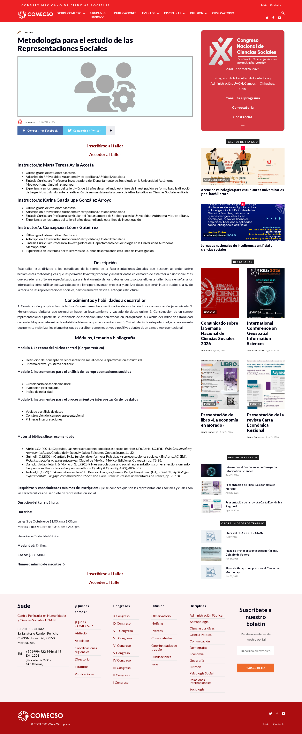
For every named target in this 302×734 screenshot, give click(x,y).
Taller (29, 32)
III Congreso (122, 668)
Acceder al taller (105, 154)
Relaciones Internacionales (200, 681)
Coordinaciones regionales (86, 650)
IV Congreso (122, 660)
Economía (197, 654)
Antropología (199, 622)
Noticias (157, 623)
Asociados (82, 640)
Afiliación (81, 633)
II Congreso (121, 675)
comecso (30, 122)
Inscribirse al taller (105, 145)
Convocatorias (161, 638)
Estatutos (81, 667)
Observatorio (161, 616)
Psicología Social (201, 673)
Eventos (157, 631)
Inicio (264, 5)
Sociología (197, 689)
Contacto (275, 5)
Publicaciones (85, 674)
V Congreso (121, 653)
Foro (154, 664)
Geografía (197, 660)
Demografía (198, 647)
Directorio (82, 659)
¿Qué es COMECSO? (84, 624)
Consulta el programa (243, 98)
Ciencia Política (201, 634)
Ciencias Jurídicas (202, 628)
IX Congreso (122, 623)
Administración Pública (206, 615)
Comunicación (200, 641)
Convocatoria (243, 107)
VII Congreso (122, 638)
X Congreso (121, 616)
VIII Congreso (123, 631)
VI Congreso (122, 645)
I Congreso (121, 682)
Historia (195, 667)
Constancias (242, 117)
